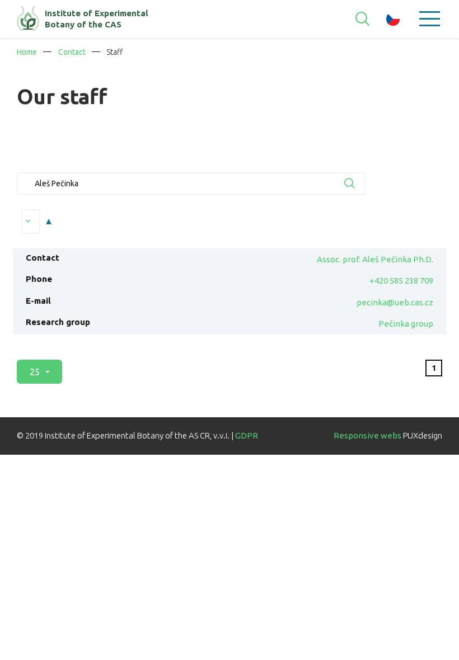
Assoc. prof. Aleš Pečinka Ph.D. (375, 259)
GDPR (246, 435)
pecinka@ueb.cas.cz (395, 302)
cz (393, 19)
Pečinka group (405, 323)
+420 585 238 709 (401, 280)
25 (35, 372)
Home (27, 52)
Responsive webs (367, 435)
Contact (72, 52)
